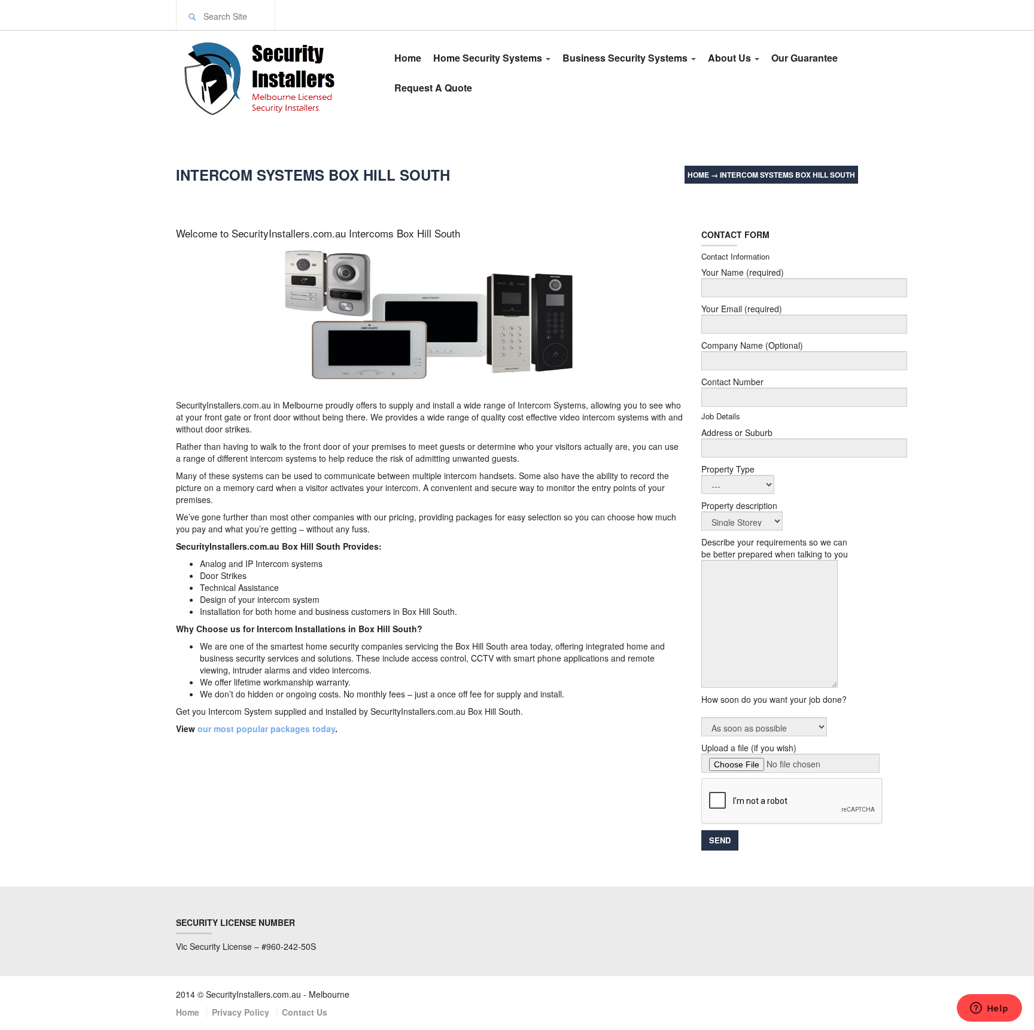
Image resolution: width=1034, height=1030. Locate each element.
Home (407, 58)
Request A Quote (433, 88)
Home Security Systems (489, 58)
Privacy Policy (240, 1012)
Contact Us (304, 1012)
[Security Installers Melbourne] (273, 76)
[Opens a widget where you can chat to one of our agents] (989, 1009)
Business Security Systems (626, 58)
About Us (730, 58)
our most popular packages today (265, 729)
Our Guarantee (804, 58)
